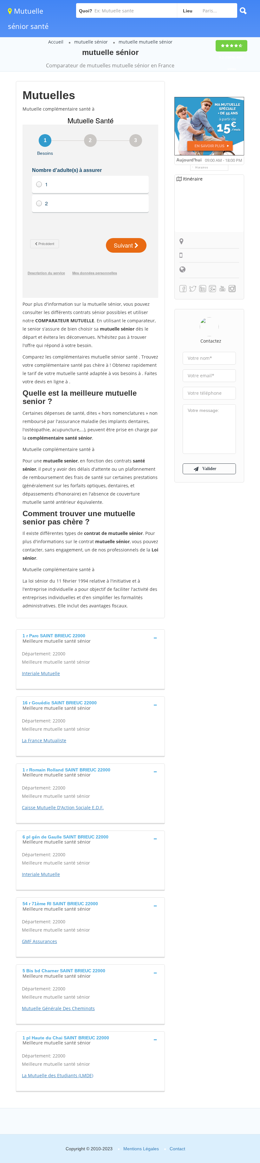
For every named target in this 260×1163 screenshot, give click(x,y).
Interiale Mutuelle (41, 673)
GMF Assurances (39, 941)
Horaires (201, 167)
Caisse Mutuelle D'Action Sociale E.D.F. (63, 807)
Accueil (55, 42)
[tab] (90, 637)
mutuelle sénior (91, 42)
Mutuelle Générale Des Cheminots (58, 1008)
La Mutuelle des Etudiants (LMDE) (57, 1075)
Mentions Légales (141, 1148)
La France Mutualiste (44, 740)
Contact (177, 1148)
